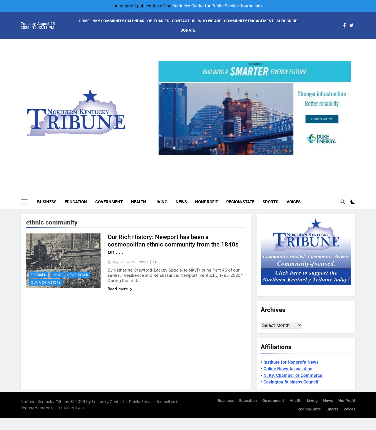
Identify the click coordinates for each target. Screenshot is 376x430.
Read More (118, 289)
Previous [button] (164, 154)
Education (76, 201)
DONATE (188, 30)
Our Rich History (46, 282)
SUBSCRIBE (287, 21)
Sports (270, 201)
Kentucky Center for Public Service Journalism (217, 6)
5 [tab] (277, 158)
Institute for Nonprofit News (290, 362)
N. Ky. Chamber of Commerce (292, 375)
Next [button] (344, 154)
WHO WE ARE (209, 21)
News (181, 201)
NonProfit (206, 201)
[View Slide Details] (255, 108)
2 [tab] (246, 158)
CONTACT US (183, 21)
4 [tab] (267, 158)
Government (109, 201)
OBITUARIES (158, 21)
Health (138, 201)
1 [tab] (236, 158)
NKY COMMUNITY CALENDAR (118, 21)
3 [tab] (256, 158)
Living (160, 201)
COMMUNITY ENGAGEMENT (249, 21)
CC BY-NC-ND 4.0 (67, 408)
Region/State (240, 201)
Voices (294, 201)
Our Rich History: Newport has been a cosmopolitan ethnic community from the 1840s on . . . (173, 244)
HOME (84, 21)
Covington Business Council (290, 382)
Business (46, 201)
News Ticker (77, 274)
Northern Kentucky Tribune (45, 401)
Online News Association (287, 368)
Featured (38, 274)
